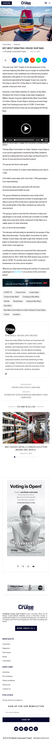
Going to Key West (34, 301)
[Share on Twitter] (20, 60)
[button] (26, 129)
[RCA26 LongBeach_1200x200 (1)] (26, 586)
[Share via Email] (44, 60)
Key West (18, 272)
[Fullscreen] (46, 140)
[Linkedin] (21, 729)
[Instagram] (26, 729)
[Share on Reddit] (32, 60)
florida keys (17, 301)
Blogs (5, 656)
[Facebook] (16, 729)
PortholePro (7, 661)
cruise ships (34, 292)
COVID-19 (8, 292)
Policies (8, 695)
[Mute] (42, 140)
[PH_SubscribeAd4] (26, 281)
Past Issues (7, 652)
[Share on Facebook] (14, 60)
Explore (8, 667)
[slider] (24, 140)
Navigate (8, 639)
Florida (6, 301)
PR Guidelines (7, 676)
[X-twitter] (36, 729)
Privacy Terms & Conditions (12, 700)
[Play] (6, 140)
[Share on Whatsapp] (38, 60)
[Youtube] (31, 729)
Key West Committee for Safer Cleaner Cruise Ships (24, 310)
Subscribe (6, 644)
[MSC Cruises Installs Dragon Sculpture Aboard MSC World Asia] (26, 428)
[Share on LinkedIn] (26, 60)
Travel (6, 314)
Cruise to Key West (11, 297)
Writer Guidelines (9, 680)
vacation (16, 314)
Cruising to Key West (31, 297)
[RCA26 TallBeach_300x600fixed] (26, 481)
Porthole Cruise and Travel (15, 52)
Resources (6, 685)
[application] (26, 128)
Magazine (6, 648)
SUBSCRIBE (6, 3)
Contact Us (7, 689)
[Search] (49, 3)
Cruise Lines (20, 292)
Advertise (6, 672)
